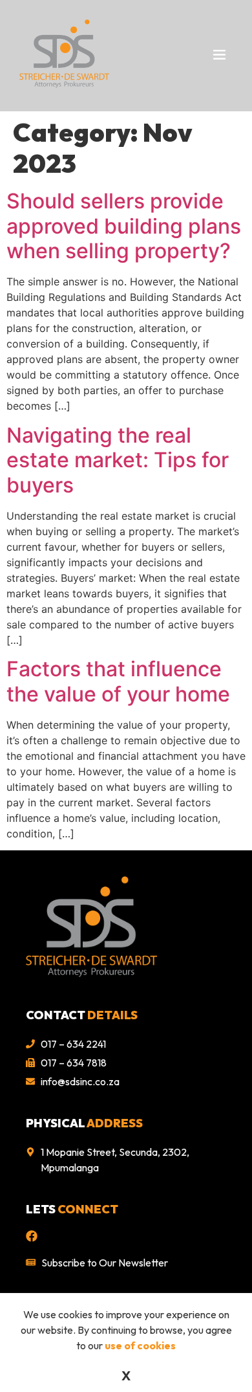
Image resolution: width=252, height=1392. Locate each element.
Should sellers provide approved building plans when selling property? (123, 225)
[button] (205, 55)
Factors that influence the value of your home (118, 681)
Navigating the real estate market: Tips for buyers (117, 460)
